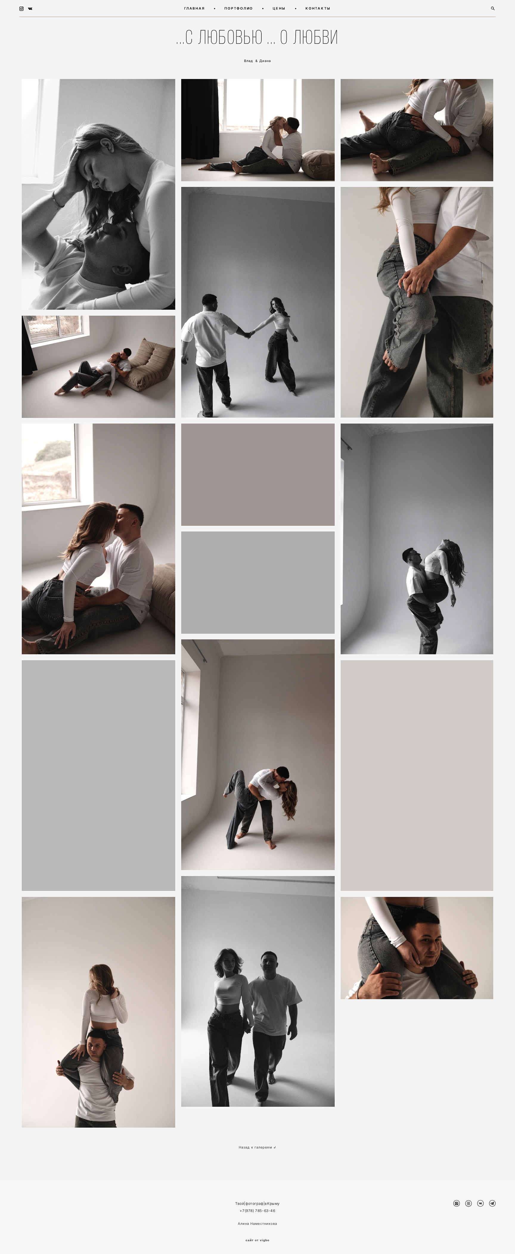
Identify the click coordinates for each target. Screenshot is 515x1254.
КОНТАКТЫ (318, 8)
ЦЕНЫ (279, 8)
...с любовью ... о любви (257, 37)
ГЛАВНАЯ (194, 8)
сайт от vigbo (257, 1240)
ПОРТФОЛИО (238, 8)
